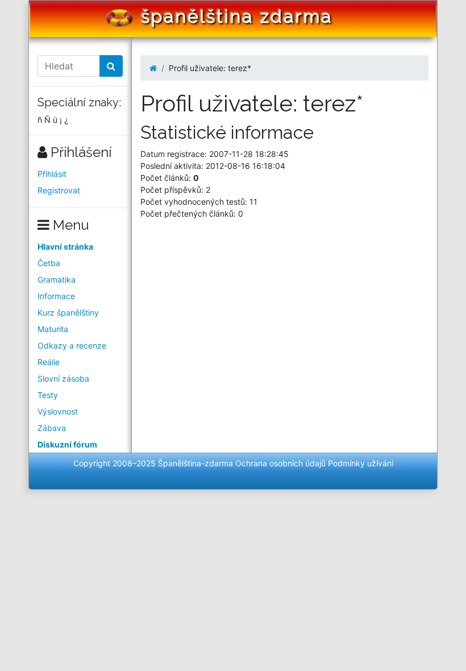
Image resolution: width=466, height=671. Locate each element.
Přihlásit (52, 174)
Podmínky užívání (360, 463)
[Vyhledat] (111, 66)
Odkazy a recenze (72, 345)
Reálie (49, 362)
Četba (49, 263)
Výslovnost (58, 411)
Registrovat (59, 190)
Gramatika (57, 279)
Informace (56, 296)
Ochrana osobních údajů (280, 463)
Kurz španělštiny (68, 312)
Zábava (52, 428)
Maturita (53, 329)
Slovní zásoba (63, 378)
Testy (48, 395)
